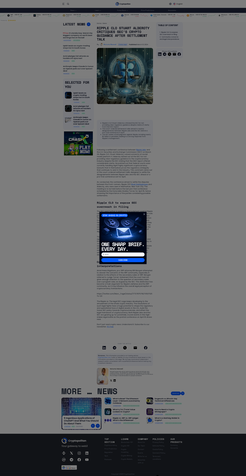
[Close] (144, 214)
